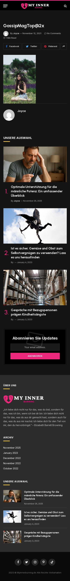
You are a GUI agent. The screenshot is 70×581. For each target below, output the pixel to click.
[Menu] (5, 6)
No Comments (54, 33)
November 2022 (12, 463)
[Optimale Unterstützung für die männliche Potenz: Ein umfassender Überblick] (35, 164)
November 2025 (12, 447)
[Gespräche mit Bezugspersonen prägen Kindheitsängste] (35, 287)
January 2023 (10, 452)
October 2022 (10, 468)
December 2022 (12, 458)
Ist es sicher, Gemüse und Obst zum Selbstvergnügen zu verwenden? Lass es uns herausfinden (38, 252)
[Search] (65, 6)
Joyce (16, 33)
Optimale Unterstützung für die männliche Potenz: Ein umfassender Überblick (36, 191)
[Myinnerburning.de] (35, 6)
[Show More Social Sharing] (64, 46)
